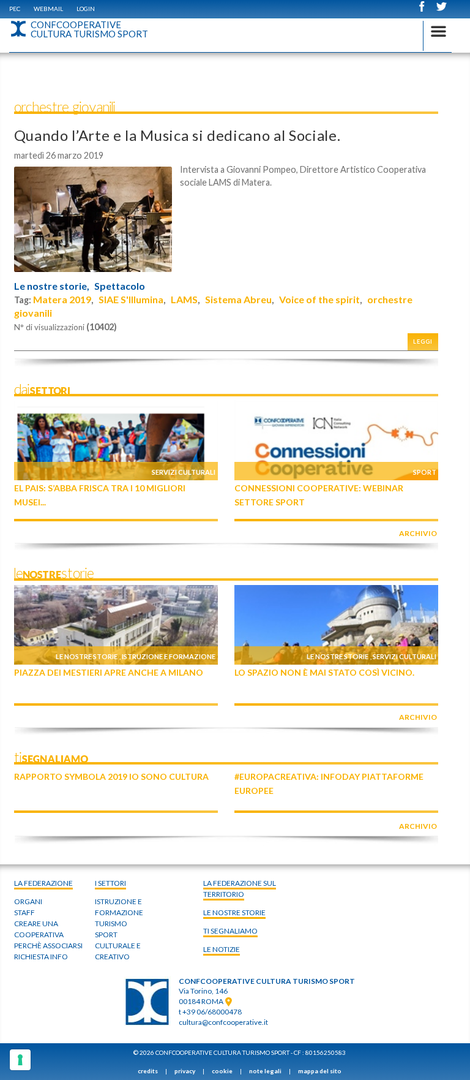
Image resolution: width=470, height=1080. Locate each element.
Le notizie (221, 949)
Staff (24, 912)
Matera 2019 (62, 299)
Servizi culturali (183, 472)
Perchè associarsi (48, 945)
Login (85, 8)
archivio (418, 533)
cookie (222, 1070)
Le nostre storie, (51, 286)
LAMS (184, 299)
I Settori (110, 883)
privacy (184, 1070)
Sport (424, 472)
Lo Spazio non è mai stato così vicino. (324, 672)
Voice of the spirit (319, 299)
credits (148, 1070)
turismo (111, 923)
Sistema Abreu (238, 299)
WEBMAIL (48, 8)
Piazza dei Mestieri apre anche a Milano (108, 672)
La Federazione (43, 883)
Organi (28, 901)
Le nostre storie (87, 656)
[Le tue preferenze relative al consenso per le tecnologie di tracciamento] (20, 1059)
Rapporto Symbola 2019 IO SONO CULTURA (111, 776)
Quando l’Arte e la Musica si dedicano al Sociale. (177, 135)
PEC (14, 8)
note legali (265, 1070)
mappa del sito (319, 1070)
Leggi (423, 341)
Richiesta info (41, 956)
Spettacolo (119, 286)
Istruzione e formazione (168, 656)
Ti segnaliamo (230, 930)
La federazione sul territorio (239, 888)
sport (106, 934)
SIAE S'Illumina (131, 299)
